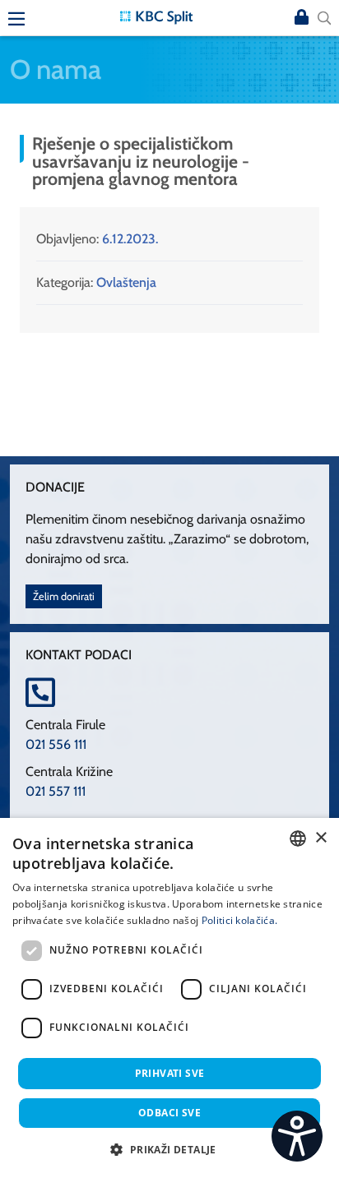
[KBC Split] (156, 16)
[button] (169, 1149)
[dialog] (169, 998)
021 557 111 (56, 791)
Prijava (301, 18)
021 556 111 (56, 744)
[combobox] (298, 838)
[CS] (297, 1136)
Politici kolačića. (239, 920)
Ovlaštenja (126, 282)
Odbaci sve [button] (169, 1113)
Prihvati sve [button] (170, 1073)
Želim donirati (64, 596)
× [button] (320, 838)
